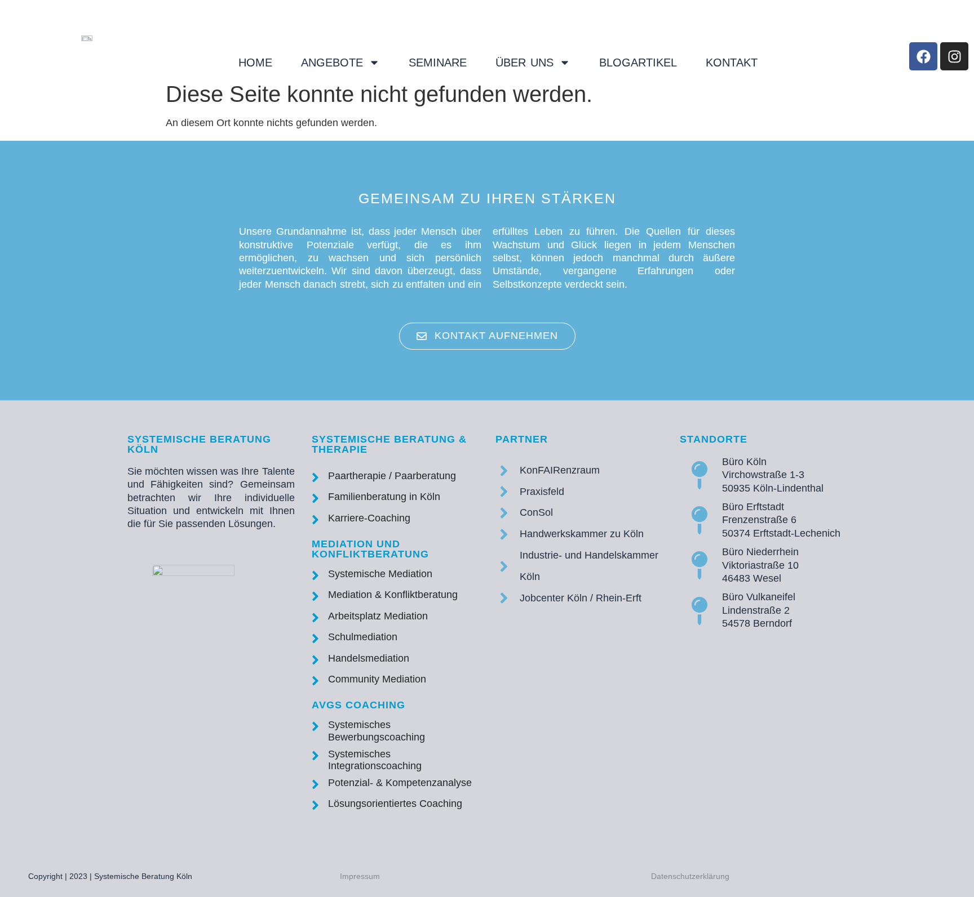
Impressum (360, 876)
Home (255, 62)
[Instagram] (954, 56)
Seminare (438, 62)
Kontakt (732, 62)
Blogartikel (638, 62)
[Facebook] (923, 56)
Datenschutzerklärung (690, 876)
